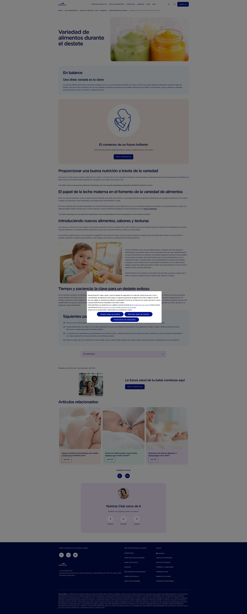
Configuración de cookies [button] (141, 305)
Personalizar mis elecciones (124, 319)
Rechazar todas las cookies (138, 314)
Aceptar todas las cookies (110, 314)
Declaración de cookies (109, 307)
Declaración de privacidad (128, 307)
